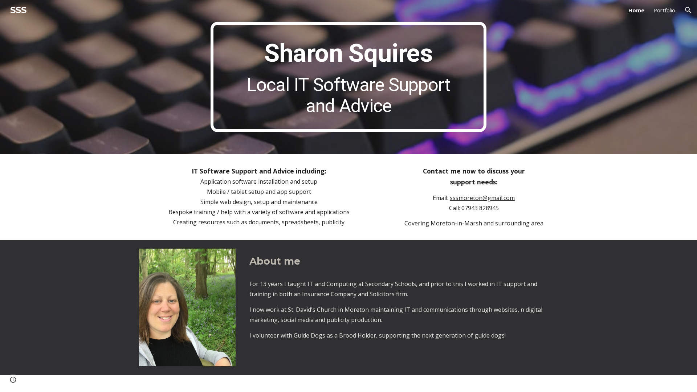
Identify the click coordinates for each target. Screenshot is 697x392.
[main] (348, 77)
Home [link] (636, 10)
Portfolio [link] (664, 10)
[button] (688, 10)
